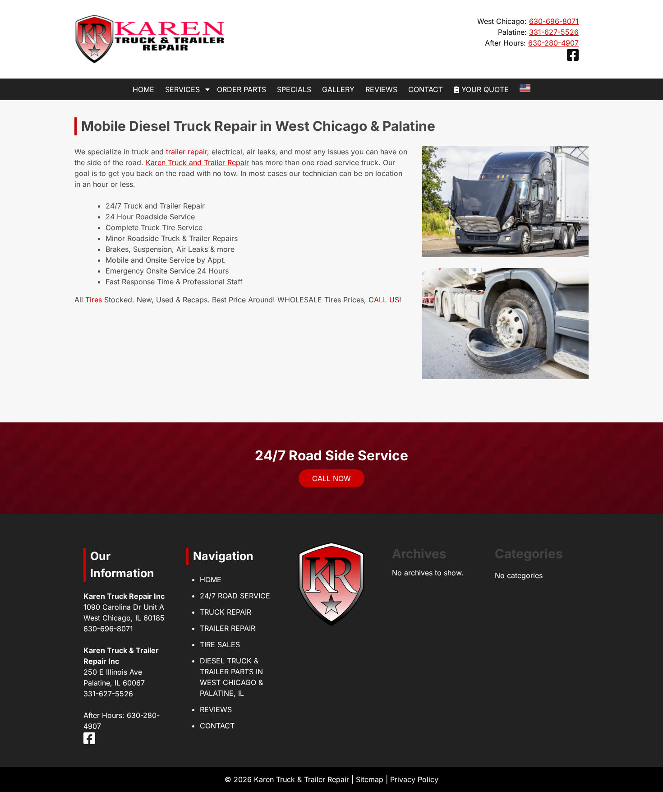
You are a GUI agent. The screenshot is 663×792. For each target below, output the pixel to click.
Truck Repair (225, 611)
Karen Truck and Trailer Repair (197, 162)
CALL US (383, 299)
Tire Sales (220, 644)
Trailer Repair (227, 628)
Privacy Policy (414, 779)
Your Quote (484, 89)
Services (182, 89)
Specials (294, 89)
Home (143, 89)
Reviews (381, 89)
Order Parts (241, 89)
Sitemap (369, 779)
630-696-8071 (554, 21)
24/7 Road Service (235, 595)
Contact (425, 89)
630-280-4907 (553, 42)
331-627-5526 (554, 32)
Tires (93, 299)
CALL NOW (331, 478)
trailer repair (186, 151)
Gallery (338, 89)
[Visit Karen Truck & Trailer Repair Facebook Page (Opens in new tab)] (573, 57)
